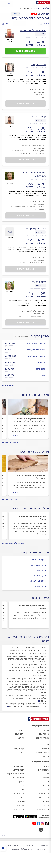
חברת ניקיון (44, 797)
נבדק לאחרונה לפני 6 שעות (37, 123)
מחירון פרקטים (40, 336)
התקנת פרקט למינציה (36, 343)
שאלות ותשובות (42, 753)
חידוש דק (42, 375)
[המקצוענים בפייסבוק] (39, 823)
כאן (7, 706)
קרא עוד (14, 435)
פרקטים (36, 8)
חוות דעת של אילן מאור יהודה (33, 311)
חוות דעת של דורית (37, 201)
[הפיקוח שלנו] (3, 848)
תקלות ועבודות (18, 749)
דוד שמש (45, 778)
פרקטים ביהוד (40, 570)
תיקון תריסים (19, 809)
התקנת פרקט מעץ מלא (36, 350)
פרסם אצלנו (20, 734)
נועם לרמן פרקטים (36, 228)
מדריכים (45, 756)
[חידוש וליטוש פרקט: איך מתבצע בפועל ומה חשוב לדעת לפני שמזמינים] (28, 408)
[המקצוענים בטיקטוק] (47, 823)
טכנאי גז (45, 805)
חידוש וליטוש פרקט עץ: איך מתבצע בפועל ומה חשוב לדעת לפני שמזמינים (29, 419)
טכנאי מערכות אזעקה (16, 774)
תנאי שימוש (30, 845)
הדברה (46, 781)
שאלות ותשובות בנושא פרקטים (30, 508)
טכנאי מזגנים (19, 766)
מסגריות (21, 785)
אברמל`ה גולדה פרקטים (33, 30)
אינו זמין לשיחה (25, 103)
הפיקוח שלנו (44, 734)
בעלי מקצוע (45, 8)
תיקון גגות (20, 805)
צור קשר (21, 738)
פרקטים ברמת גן (39, 586)
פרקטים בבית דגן (39, 560)
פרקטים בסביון (40, 575)
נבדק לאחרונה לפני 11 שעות (36, 289)
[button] (6, 24)
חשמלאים (45, 801)
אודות (46, 730)
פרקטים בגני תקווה (38, 565)
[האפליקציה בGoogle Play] (31, 816)
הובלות (46, 785)
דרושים (22, 730)
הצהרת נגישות (13, 845)
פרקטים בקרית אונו (38, 581)
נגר (23, 789)
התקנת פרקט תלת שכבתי (35, 356)
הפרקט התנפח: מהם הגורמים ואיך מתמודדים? (31, 476)
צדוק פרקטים (39, 281)
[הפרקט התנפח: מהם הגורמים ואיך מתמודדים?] (28, 464)
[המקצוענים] (43, 2)
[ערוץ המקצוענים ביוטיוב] (34, 823)
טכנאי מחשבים (19, 770)
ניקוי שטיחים (19, 793)
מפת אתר (44, 845)
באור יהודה (29, 14)
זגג (47, 789)
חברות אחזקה (43, 793)
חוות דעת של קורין (37, 89)
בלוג (23, 753)
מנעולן (22, 781)
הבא (38, 701)
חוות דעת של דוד (37, 258)
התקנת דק (41, 362)
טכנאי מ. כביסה (42, 809)
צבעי (23, 797)
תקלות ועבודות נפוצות (35, 395)
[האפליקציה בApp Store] (18, 816)
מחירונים (45, 749)
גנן (48, 774)
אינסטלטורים (43, 770)
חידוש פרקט (41, 369)
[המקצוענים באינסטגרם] (43, 823)
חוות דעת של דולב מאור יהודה (33, 146)
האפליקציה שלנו (42, 738)
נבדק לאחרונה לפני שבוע (38, 179)
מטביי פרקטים (38, 64)
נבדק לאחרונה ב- (36, 37)
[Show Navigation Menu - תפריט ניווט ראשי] (2, 3)
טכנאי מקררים (19, 778)
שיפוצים (21, 801)
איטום (46, 766)
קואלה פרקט (39, 116)
